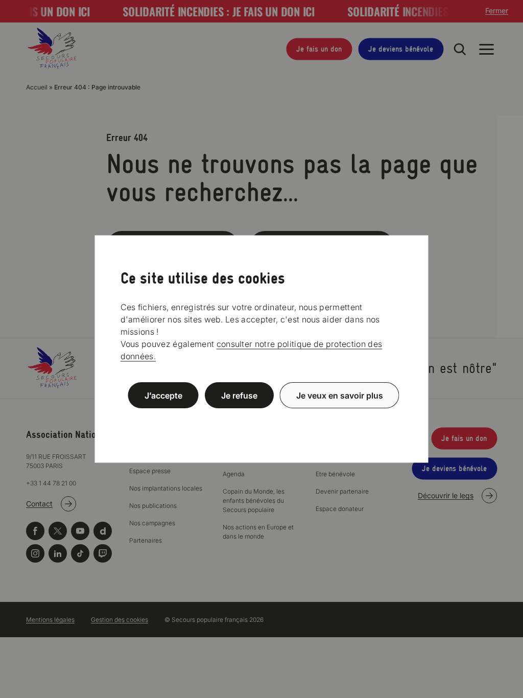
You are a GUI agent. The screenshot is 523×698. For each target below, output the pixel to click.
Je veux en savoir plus (339, 395)
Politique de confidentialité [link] (261, 420)
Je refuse (239, 395)
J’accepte (163, 395)
